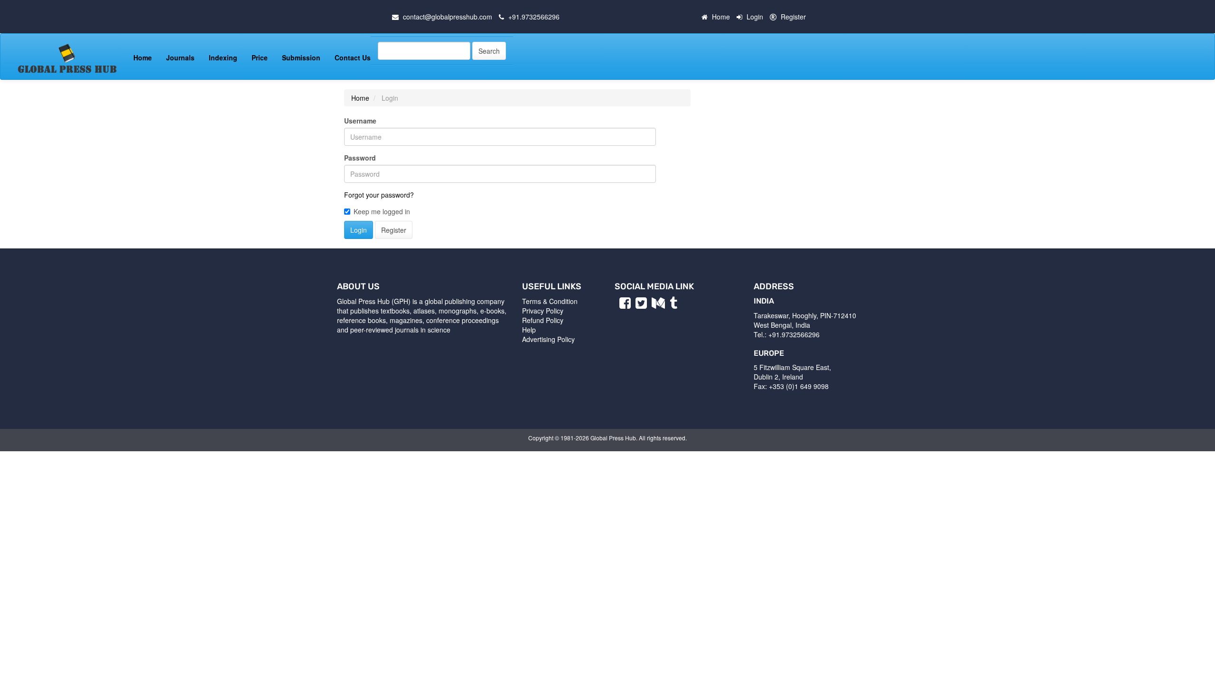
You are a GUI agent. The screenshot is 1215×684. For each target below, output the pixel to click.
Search (489, 51)
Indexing (223, 57)
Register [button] (393, 230)
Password (360, 157)
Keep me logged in (382, 211)
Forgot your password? (379, 195)
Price (260, 57)
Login (755, 16)
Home (721, 16)
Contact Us (353, 57)
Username (360, 120)
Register (793, 16)
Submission (301, 57)
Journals (180, 57)
